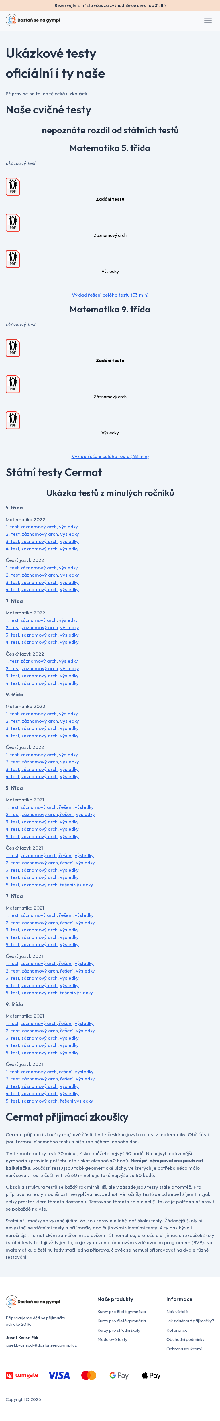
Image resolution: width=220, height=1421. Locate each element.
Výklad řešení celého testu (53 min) (110, 295)
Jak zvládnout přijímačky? (190, 1320)
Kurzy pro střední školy (118, 1330)
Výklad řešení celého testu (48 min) (110, 456)
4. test (12, 549)
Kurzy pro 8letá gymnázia (121, 1311)
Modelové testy (112, 1339)
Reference (177, 1330)
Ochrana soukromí (184, 1349)
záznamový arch (39, 526)
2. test (12, 534)
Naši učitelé (177, 1311)
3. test (12, 541)
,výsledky (83, 884)
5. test (12, 836)
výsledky (68, 526)
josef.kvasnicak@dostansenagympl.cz (41, 1345)
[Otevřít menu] (211, 20)
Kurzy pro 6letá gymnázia (121, 1320)
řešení (65, 807)
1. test (12, 526)
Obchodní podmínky (185, 1339)
